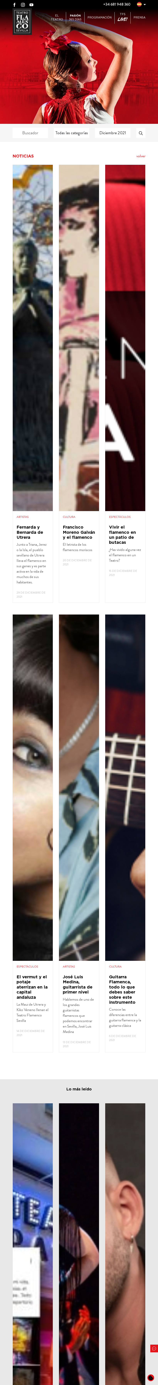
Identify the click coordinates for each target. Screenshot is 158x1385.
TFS (123, 17)
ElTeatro (57, 17)
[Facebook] (14, 4)
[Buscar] (140, 133)
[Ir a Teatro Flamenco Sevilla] (22, 21)
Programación (99, 17)
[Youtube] (31, 4)
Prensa (139, 17)
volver (140, 156)
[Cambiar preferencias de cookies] (150, 1377)
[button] (139, 4)
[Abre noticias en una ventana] (33, 384)
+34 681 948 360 (116, 4)
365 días (75, 17)
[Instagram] (23, 4)
